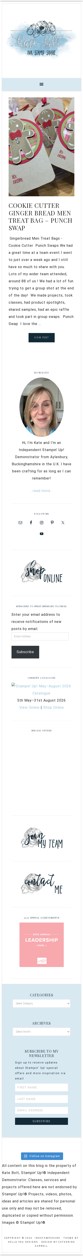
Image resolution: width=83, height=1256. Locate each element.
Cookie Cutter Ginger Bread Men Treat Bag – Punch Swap (40, 216)
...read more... (41, 491)
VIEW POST (41, 337)
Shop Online (53, 707)
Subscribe (25, 652)
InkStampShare (41, 39)
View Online (29, 707)
